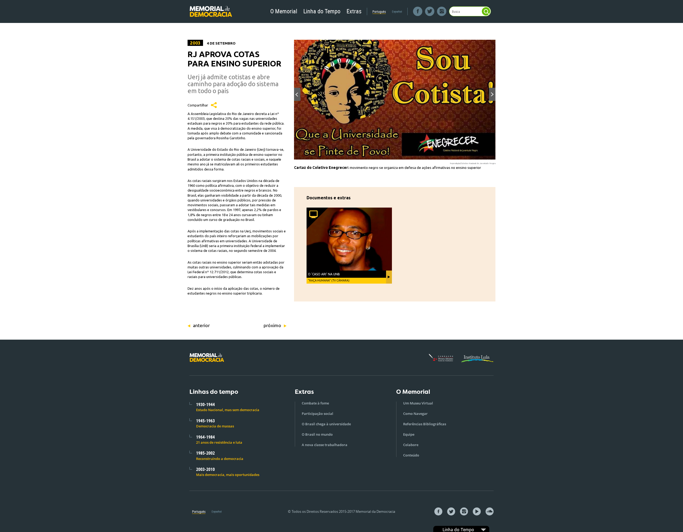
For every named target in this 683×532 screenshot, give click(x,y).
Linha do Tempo (321, 11)
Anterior (297, 94)
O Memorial (283, 11)
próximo (272, 325)
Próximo (492, 94)
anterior (201, 325)
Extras (354, 11)
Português (379, 11)
